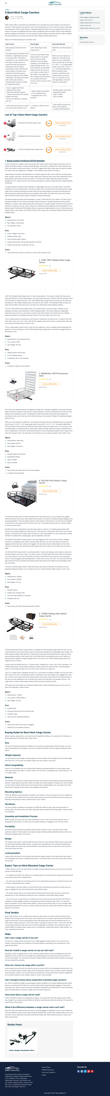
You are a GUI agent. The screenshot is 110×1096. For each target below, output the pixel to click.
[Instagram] (81, 1071)
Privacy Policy (46, 1067)
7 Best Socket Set (85, 25)
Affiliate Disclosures (48, 1070)
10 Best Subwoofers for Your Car (90, 23)
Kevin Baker (20, 16)
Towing (7, 9)
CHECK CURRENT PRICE (62, 123)
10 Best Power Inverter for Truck (90, 28)
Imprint (44, 1075)
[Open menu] (6, 3)
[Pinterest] (92, 1071)
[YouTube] (88, 1071)
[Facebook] (78, 1071)
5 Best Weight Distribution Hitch (21, 1050)
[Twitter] (85, 1071)
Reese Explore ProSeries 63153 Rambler (26, 161)
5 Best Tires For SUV (86, 20)
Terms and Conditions (48, 1072)
